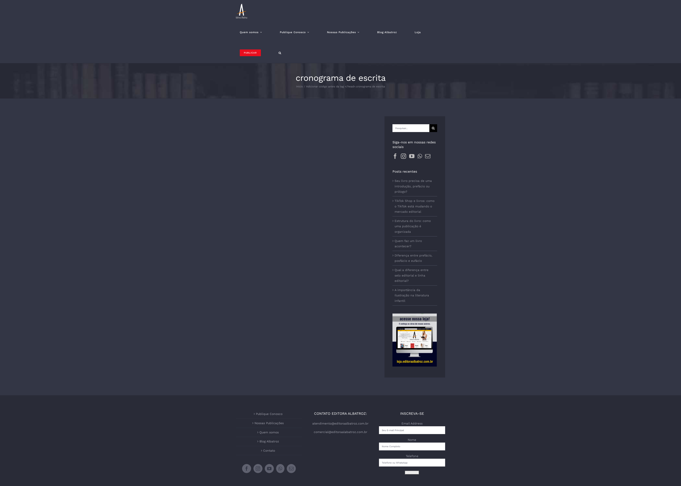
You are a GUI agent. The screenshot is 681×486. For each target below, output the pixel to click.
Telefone (412, 456)
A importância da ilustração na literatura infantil (412, 295)
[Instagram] (403, 156)
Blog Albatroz (269, 441)
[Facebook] (395, 156)
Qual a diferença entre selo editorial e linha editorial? (411, 275)
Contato (269, 450)
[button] (280, 53)
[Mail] (427, 156)
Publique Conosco (269, 414)
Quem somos (269, 432)
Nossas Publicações (269, 423)
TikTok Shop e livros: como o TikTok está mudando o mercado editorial (414, 206)
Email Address (412, 423)
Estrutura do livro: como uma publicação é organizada (413, 226)
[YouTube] (411, 156)
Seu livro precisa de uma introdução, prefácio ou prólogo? (413, 186)
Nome (412, 440)
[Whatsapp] (419, 156)
